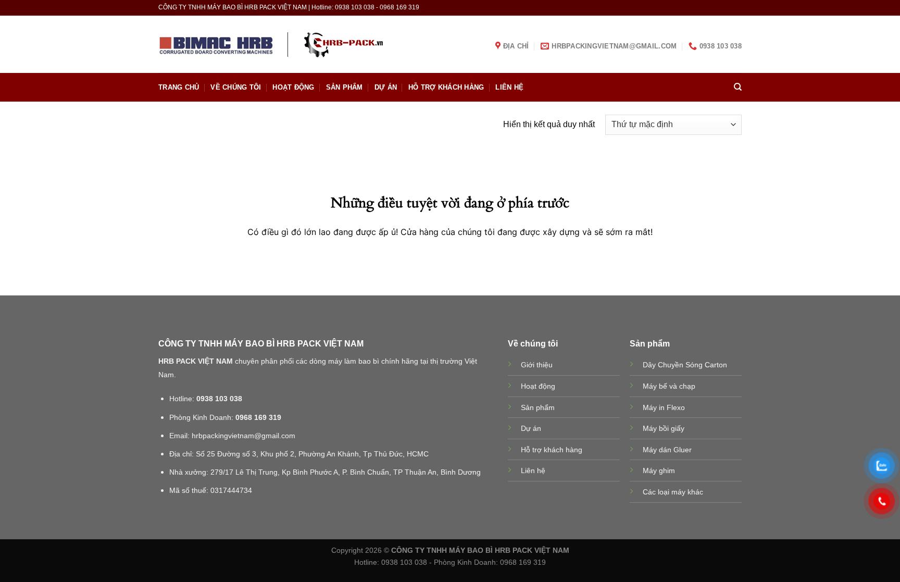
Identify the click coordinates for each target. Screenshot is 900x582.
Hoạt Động (293, 87)
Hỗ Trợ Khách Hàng (446, 87)
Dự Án (385, 87)
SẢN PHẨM (344, 87)
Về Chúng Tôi (235, 87)
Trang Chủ (178, 87)
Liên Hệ (509, 87)
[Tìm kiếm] (738, 87)
